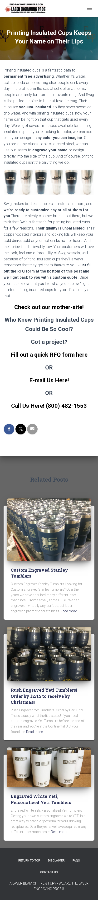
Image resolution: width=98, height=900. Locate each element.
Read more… (69, 611)
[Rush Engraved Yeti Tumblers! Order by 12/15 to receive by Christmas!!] (49, 654)
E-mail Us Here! (49, 380)
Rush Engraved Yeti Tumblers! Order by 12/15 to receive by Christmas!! (44, 696)
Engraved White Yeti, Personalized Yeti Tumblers (41, 799)
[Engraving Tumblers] (27, 8)
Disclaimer (56, 860)
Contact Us (49, 872)
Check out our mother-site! (49, 307)
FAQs (76, 860)
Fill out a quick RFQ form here (49, 354)
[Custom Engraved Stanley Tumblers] (49, 529)
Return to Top (29, 860)
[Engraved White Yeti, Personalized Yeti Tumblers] (49, 767)
